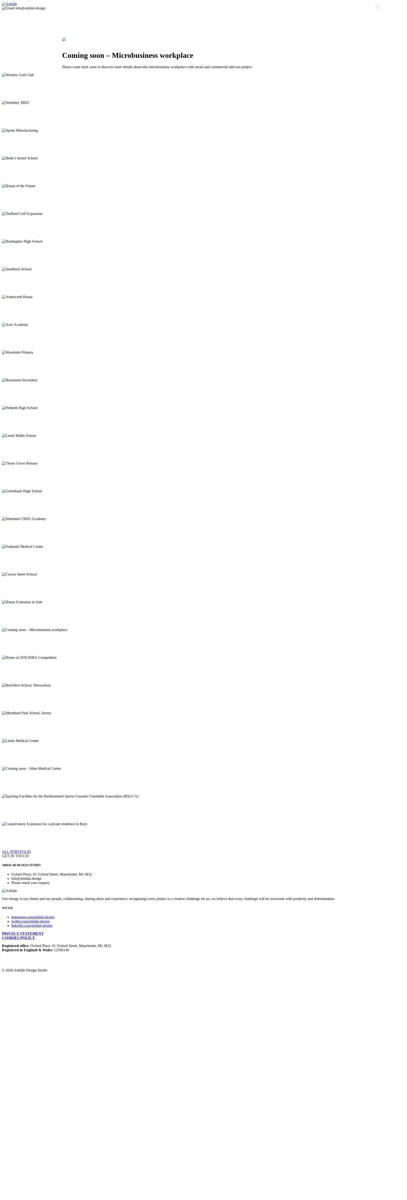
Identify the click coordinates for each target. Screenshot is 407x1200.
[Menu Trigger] (378, 7)
